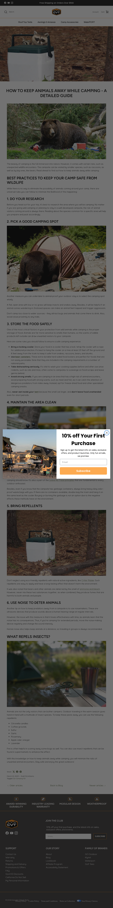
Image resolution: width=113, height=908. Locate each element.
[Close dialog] (106, 432)
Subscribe (83, 471)
